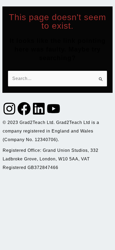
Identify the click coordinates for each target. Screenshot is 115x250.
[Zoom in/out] (7, 182)
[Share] (39, 182)
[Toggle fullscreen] (23, 182)
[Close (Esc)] (54, 182)
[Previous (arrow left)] (7, 192)
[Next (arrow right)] (23, 192)
